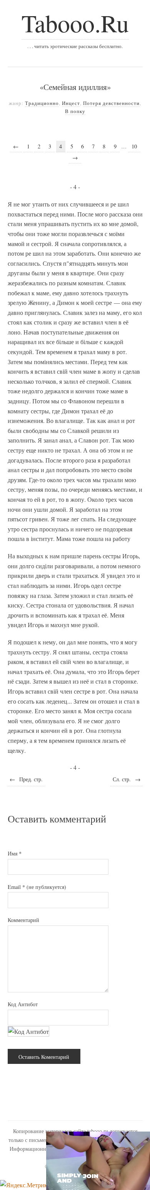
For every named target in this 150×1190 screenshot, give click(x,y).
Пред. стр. (26, 779)
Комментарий (23, 920)
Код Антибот (23, 1004)
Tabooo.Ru (75, 22)
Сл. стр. (126, 779)
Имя (15, 853)
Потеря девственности (111, 103)
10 (134, 146)
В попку (75, 111)
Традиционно (42, 103)
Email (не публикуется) (37, 886)
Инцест (71, 103)
